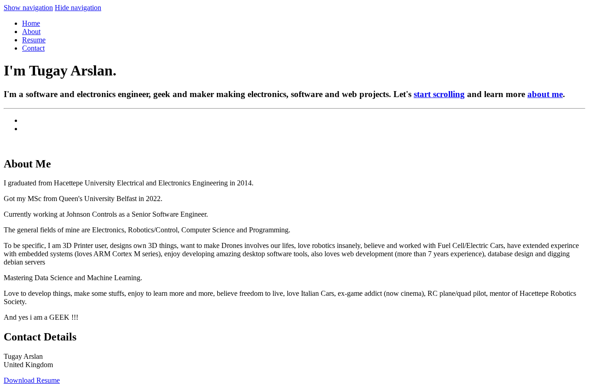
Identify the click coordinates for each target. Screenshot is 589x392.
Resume (34, 40)
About (31, 31)
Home (31, 23)
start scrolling (439, 94)
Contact (33, 48)
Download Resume (32, 380)
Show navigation (28, 8)
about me (545, 94)
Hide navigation (78, 8)
